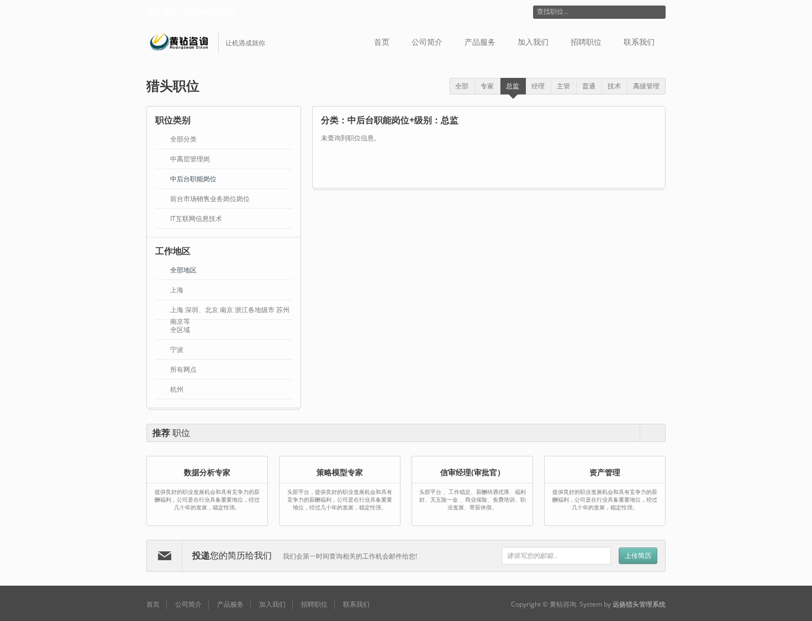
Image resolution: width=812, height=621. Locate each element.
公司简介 (427, 42)
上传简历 (638, 555)
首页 (381, 42)
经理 (538, 86)
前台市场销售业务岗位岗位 (210, 198)
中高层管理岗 (190, 159)
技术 (614, 86)
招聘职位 (586, 42)
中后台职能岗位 (193, 178)
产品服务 (480, 42)
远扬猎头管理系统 (639, 604)
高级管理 (646, 86)
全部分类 (183, 139)
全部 (461, 86)
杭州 (176, 389)
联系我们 (639, 42)
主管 (563, 86)
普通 (588, 86)
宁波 (176, 349)
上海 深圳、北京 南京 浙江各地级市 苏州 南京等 (229, 310)
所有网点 (183, 369)
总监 (512, 86)
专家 (487, 86)
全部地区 (183, 270)
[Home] (182, 43)
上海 (176, 289)
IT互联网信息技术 (196, 218)
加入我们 (533, 42)
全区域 (180, 329)
